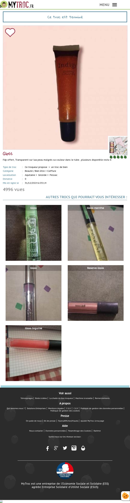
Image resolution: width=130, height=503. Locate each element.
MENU (104, 5)
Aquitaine (30, 175)
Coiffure (51, 171)
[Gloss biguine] (33, 353)
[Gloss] (33, 232)
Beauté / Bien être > (36, 171)
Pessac (53, 175)
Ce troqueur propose (36, 167)
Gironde (42, 175)
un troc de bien (59, 167)
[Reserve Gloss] (96, 292)
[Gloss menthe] (96, 232)
